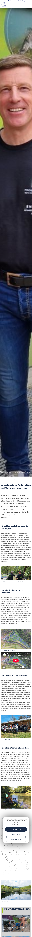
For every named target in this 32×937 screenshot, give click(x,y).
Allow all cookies (16, 829)
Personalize (16, 834)
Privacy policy (16, 824)
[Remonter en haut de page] (28, 934)
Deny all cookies (16, 839)
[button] (29, 4)
